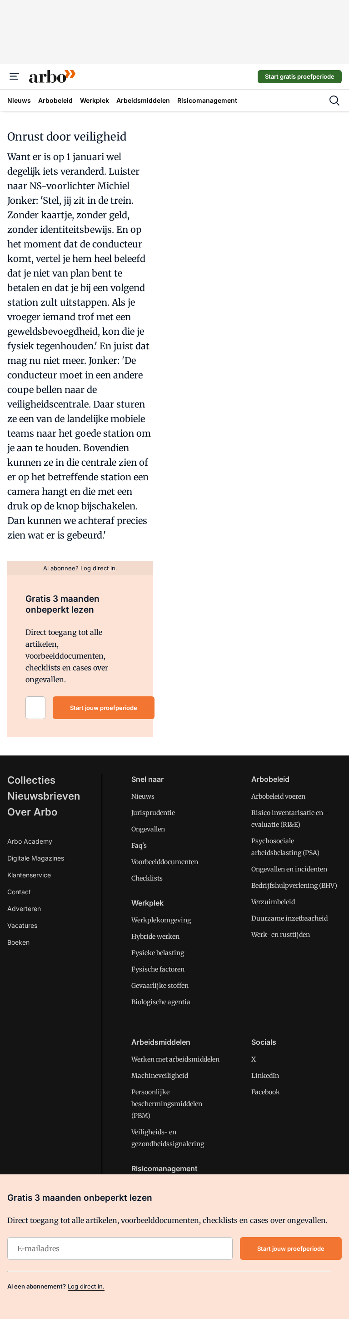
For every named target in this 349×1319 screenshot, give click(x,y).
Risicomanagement (164, 1168)
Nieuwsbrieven (43, 796)
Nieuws (143, 796)
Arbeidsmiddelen (160, 1042)
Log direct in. (86, 1286)
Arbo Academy (29, 841)
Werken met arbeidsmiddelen (175, 1059)
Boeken (18, 942)
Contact (19, 892)
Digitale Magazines (35, 858)
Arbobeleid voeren (278, 796)
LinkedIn (265, 1076)
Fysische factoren (157, 969)
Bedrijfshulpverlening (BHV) (294, 885)
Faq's (139, 845)
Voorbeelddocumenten (164, 862)
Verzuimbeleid (273, 902)
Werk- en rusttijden (280, 935)
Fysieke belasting (157, 953)
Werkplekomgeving (161, 920)
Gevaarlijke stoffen (160, 986)
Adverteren (24, 908)
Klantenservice (29, 875)
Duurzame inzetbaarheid (289, 918)
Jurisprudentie (153, 813)
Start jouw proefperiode (103, 707)
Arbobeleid (270, 779)
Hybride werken (155, 936)
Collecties (31, 780)
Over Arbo (32, 812)
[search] (334, 100)
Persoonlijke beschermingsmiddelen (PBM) (166, 1104)
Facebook (265, 1092)
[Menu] (14, 76)
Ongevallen (148, 829)
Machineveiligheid (159, 1076)
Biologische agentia (160, 1002)
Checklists (147, 878)
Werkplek (147, 902)
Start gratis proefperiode (299, 76)
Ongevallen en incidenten (289, 869)
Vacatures (22, 925)
